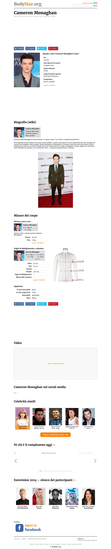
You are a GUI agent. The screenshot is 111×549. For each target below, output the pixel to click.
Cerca (95, 6)
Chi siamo (17, 539)
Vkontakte (87, 540)
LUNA (39, 507)
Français (63, 544)
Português (58, 544)
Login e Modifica (49, 85)
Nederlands (74, 544)
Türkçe (69, 544)
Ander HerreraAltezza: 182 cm (39, 427)
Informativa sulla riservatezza (37, 539)
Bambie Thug (72, 507)
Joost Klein (22, 507)
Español (42, 544)
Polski (79, 544)
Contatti (23, 539)
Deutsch (52, 544)
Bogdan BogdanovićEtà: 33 (72, 427)
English (31, 544)
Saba (55, 507)
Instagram (94, 540)
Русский (36, 544)
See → (16, 393)
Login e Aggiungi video (56, 363)
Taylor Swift (23, 427)
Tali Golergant (88, 507)
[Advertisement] (55, 30)
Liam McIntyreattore (88, 427)
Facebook (80, 540)
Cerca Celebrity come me (55, 434)
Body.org (27, 4)
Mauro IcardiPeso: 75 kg (55, 427)
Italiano (47, 544)
